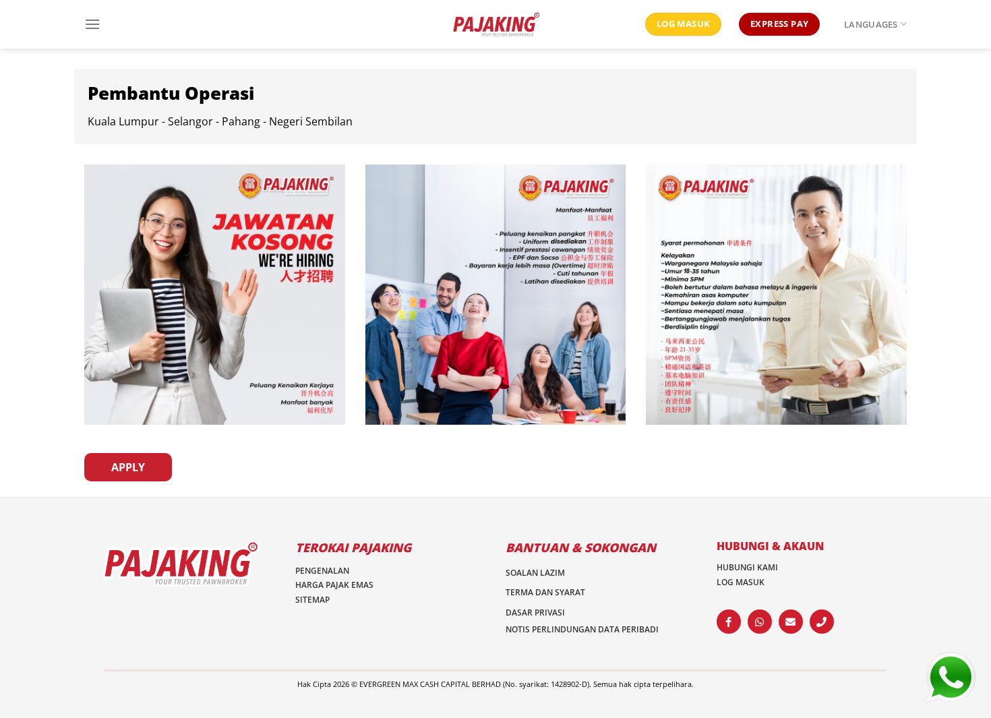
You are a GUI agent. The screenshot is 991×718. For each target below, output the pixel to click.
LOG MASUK (740, 582)
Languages (870, 24)
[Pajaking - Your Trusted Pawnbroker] (495, 24)
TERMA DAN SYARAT (545, 592)
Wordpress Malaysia (402, 695)
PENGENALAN (322, 570)
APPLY (128, 467)
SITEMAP (312, 599)
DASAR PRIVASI (535, 612)
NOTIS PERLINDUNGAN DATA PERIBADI (582, 629)
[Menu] (92, 23)
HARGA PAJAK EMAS (334, 585)
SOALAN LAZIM (535, 572)
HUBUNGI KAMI (747, 567)
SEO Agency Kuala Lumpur (577, 695)
